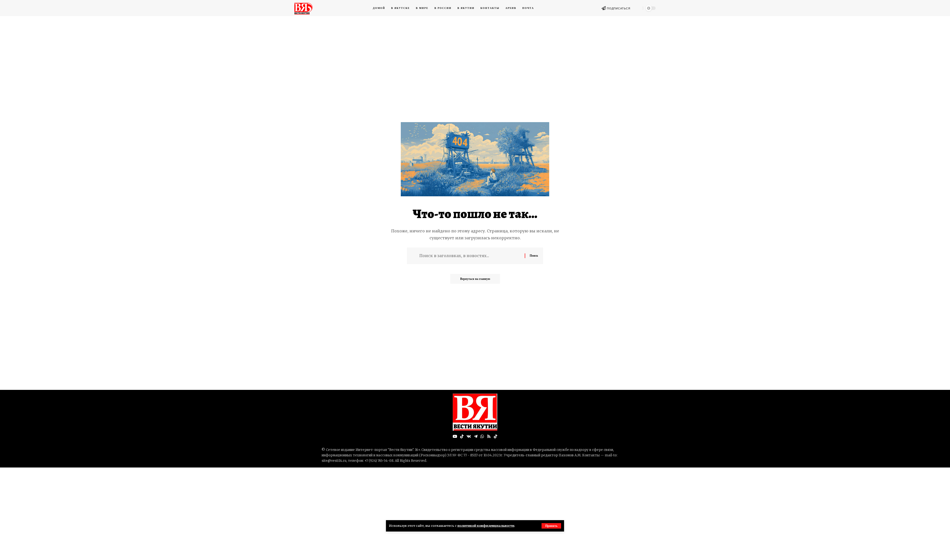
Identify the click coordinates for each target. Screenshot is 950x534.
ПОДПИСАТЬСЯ (618, 8)
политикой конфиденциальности (485, 526)
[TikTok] (462, 436)
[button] (551, 526)
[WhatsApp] (482, 436)
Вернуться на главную (475, 279)
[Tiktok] (496, 436)
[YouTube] (454, 436)
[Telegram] (476, 436)
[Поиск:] (470, 255)
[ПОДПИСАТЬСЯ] (604, 8)
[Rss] (489, 436)
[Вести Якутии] (475, 412)
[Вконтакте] (468, 436)
